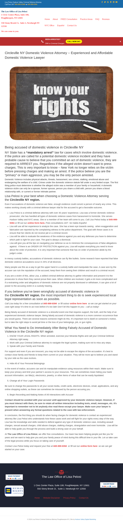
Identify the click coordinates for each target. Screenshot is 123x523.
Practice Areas (86, 19)
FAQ (97, 19)
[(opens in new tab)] (14, 477)
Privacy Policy (69, 498)
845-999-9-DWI (20, 4)
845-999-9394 (50, 303)
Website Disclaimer (51, 498)
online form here (35, 223)
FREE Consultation (69, 19)
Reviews (106, 19)
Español (60, 25)
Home (47, 19)
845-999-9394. (33, 4)
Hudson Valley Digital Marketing (85, 519)
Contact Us (72, 25)
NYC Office (49, 25)
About (55, 19)
